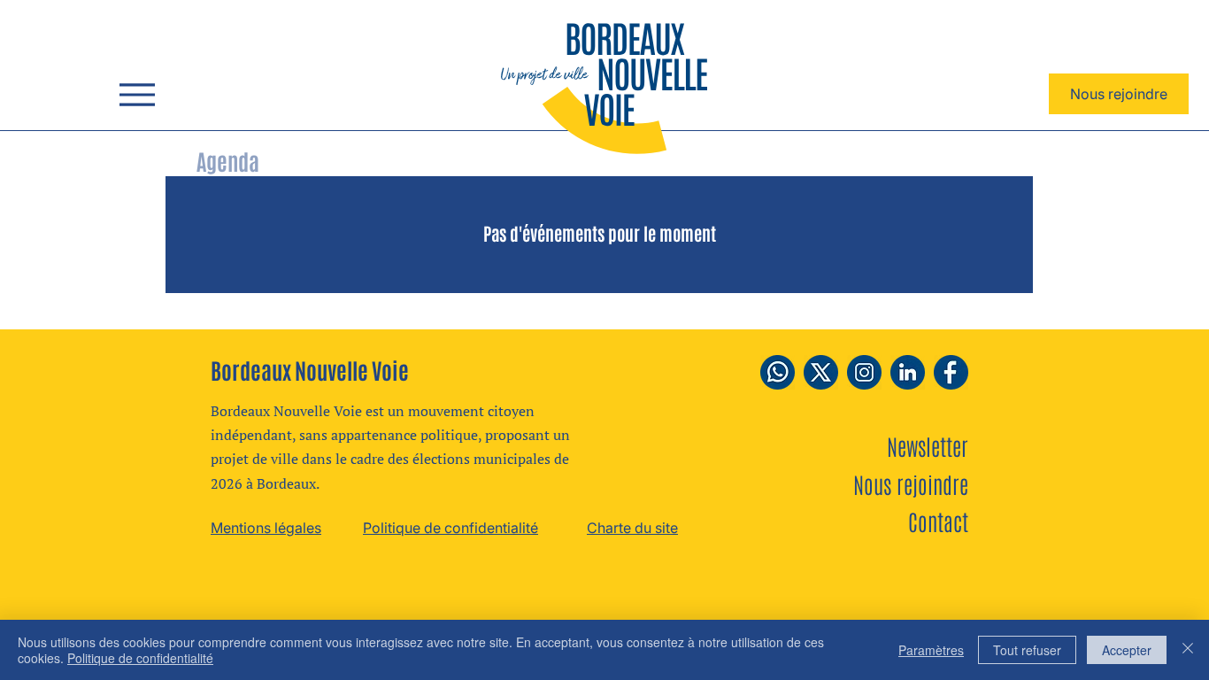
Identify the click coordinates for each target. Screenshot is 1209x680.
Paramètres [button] (931, 650)
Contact (938, 520)
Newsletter (927, 445)
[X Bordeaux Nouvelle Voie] (821, 372)
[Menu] (137, 94)
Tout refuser (1027, 650)
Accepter (1126, 650)
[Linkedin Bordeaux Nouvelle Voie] (907, 372)
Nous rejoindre (910, 483)
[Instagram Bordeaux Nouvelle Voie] (864, 372)
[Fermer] (1187, 650)
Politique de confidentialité (140, 658)
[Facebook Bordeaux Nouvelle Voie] (951, 372)
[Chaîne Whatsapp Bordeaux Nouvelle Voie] (777, 372)
